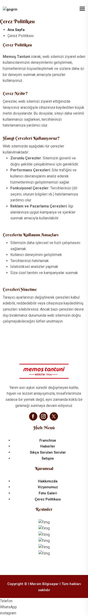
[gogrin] (10, 9)
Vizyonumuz (48, 487)
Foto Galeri (48, 493)
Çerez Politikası (48, 499)
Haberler (47, 446)
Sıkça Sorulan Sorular (48, 452)
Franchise (47, 440)
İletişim (48, 458)
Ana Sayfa (16, 30)
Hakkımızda (47, 481)
